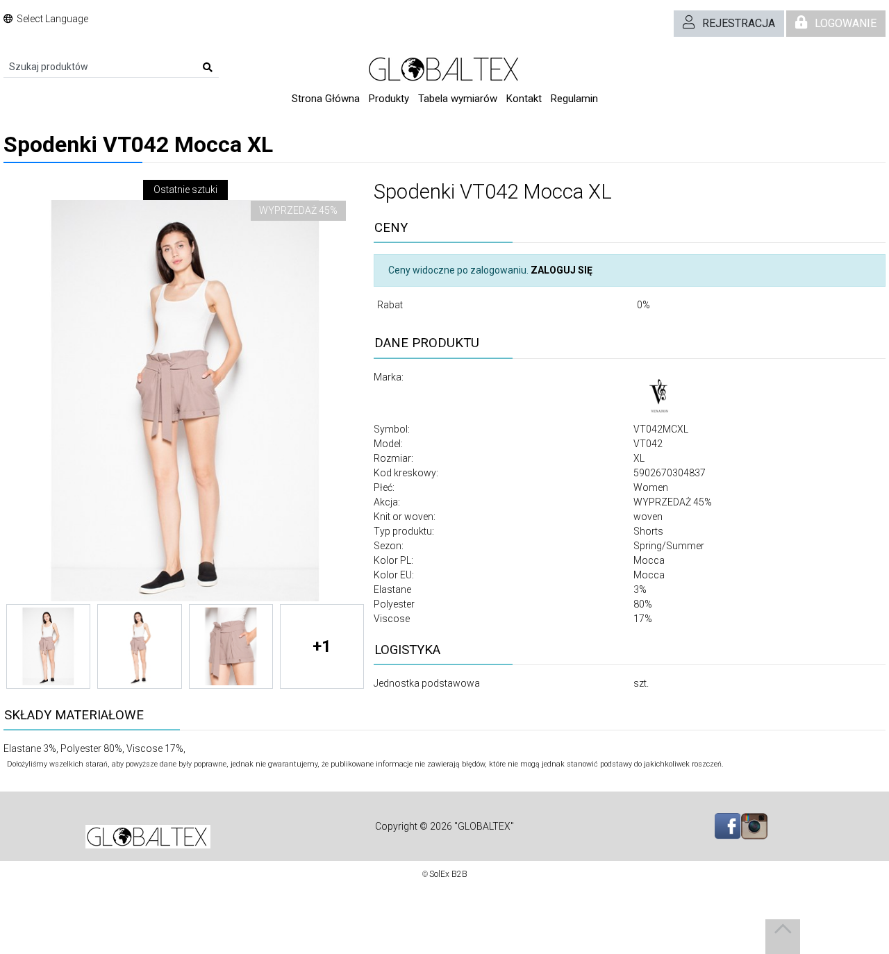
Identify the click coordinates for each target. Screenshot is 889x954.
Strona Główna (326, 98)
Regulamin (574, 98)
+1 (322, 646)
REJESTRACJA (738, 23)
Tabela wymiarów (457, 98)
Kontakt (524, 98)
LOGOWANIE (845, 23)
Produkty (389, 98)
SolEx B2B (448, 874)
